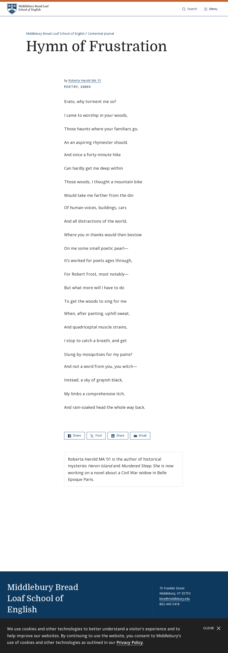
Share (76, 435)
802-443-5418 (169, 604)
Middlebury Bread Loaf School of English (55, 33)
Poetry (71, 87)
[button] (190, 9)
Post (98, 435)
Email (142, 435)
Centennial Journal (101, 33)
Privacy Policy (129, 642)
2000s (85, 87)
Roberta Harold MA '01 (84, 80)
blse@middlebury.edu (174, 599)
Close (209, 628)
